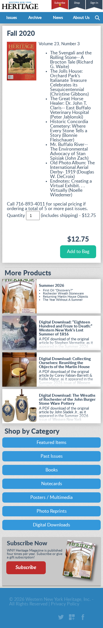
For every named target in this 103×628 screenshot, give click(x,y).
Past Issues (52, 456)
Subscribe (59, 3)
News (58, 18)
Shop (77, 3)
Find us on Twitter (61, 617)
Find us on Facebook (82, 617)
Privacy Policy (65, 604)
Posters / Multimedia (51, 497)
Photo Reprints (52, 511)
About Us (81, 18)
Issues (11, 18)
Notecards (51, 483)
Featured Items (51, 442)
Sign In (94, 3)
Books (51, 470)
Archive (34, 18)
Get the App (71, 617)
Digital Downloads (51, 525)
